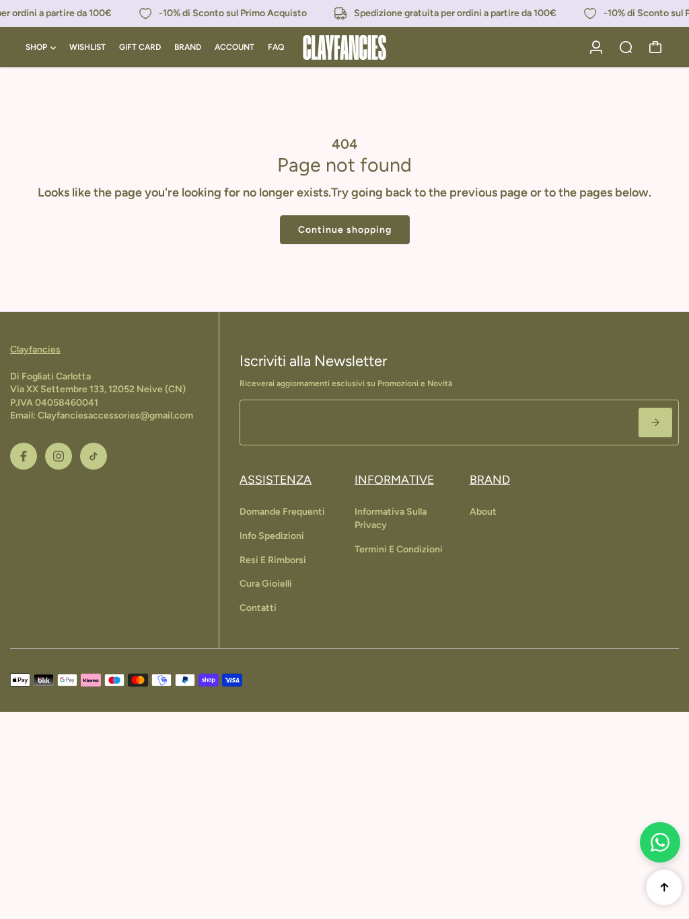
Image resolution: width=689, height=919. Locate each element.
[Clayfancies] (344, 47)
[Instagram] (58, 456)
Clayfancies (35, 349)
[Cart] (655, 47)
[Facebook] (23, 456)
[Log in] (596, 47)
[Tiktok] (93, 456)
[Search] (625, 47)
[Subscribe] (655, 422)
